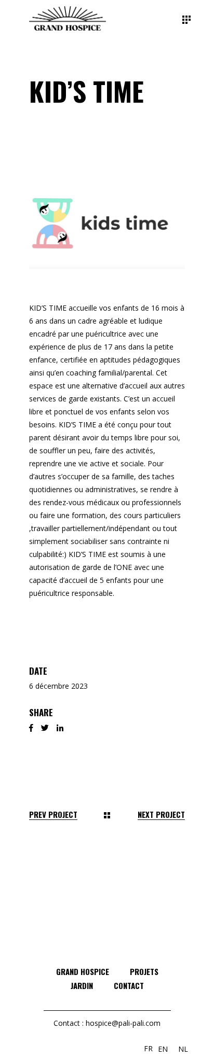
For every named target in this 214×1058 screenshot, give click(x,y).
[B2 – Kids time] (107, 220)
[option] (163, 1049)
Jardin (82, 985)
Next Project (161, 814)
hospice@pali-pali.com (123, 1023)
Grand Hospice (82, 971)
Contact (129, 985)
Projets (144, 971)
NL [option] (183, 1049)
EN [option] (163, 1049)
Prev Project (53, 814)
